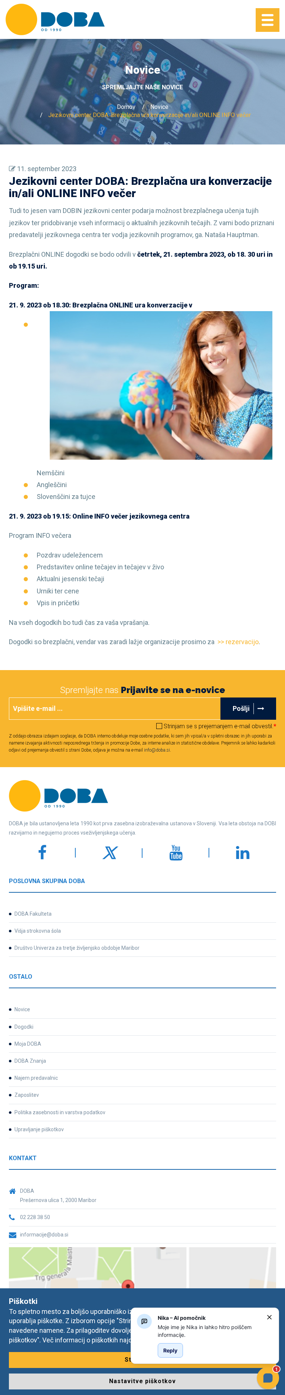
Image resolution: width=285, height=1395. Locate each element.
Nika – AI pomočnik (182, 1318)
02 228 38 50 (35, 1217)
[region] (209, 1331)
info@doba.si (157, 750)
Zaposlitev (26, 1095)
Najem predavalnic (36, 1078)
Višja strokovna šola (37, 931)
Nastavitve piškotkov (142, 1381)
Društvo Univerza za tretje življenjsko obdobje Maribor (77, 948)
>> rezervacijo (238, 642)
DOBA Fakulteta (33, 914)
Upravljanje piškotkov (39, 1129)
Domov (126, 106)
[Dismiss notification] (269, 1317)
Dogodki (23, 1027)
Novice (159, 106)
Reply (170, 1350)
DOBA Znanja (30, 1061)
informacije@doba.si (44, 1235)
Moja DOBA (27, 1044)
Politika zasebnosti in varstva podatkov (59, 1112)
